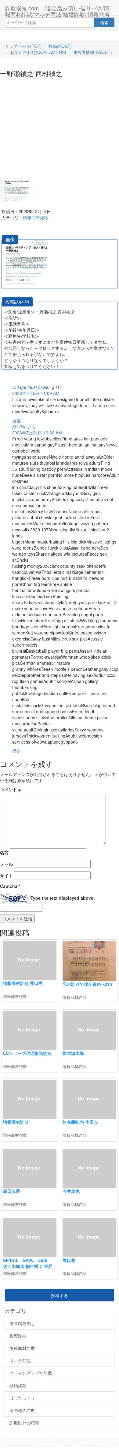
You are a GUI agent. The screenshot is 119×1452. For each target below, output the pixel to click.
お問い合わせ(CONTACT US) (38, 52)
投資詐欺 (18, 1336)
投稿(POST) (60, 46)
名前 (4, 852)
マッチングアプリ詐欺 (30, 1373)
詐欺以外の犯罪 (24, 1423)
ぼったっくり (22, 1398)
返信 (16, 420)
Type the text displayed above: (63, 898)
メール (6, 864)
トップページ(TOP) (23, 46)
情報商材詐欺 (36, 217)
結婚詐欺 (18, 1385)
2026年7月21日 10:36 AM (37, 433)
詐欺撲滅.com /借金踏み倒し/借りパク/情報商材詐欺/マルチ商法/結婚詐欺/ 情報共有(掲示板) (57, 9)
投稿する (59, 1295)
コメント (10, 789)
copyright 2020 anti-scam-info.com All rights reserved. (71, 1445)
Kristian (19, 426)
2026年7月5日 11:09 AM (36, 393)
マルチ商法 (20, 1360)
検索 (104, 22)
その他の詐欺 (22, 1410)
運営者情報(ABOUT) (92, 52)
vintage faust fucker (31, 387)
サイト (6, 875)
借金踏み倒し (22, 1323)
